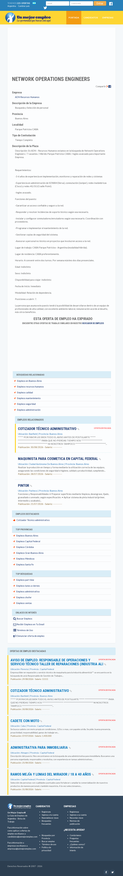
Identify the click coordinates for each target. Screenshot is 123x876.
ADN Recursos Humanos (27, 97)
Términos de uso (49, 844)
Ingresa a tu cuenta (50, 815)
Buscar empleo (48, 841)
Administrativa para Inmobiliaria (39, 747)
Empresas (107, 17)
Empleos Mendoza (25, 558)
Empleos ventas (24, 603)
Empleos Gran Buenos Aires (30, 553)
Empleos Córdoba (25, 547)
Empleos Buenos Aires (27, 535)
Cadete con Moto (25, 721)
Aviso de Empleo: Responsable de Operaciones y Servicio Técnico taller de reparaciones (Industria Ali (57, 662)
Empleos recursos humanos (30, 386)
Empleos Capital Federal (28, 541)
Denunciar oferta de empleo (30, 636)
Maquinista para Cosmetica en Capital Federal (58, 459)
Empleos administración (28, 409)
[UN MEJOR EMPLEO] (29, 14)
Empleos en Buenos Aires (29, 380)
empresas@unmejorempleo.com (22, 849)
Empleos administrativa (27, 591)
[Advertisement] (61, 50)
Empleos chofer (24, 597)
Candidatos (91, 17)
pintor (24, 485)
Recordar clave (76, 818)
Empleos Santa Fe (25, 564)
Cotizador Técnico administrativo (47, 429)
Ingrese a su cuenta (78, 815)
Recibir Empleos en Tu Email (30, 624)
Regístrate (46, 812)
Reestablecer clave (50, 818)
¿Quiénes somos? (77, 844)
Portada (74, 17)
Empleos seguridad (26, 404)
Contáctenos (75, 835)
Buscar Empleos (24, 618)
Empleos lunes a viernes (28, 585)
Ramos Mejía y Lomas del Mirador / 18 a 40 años (51, 774)
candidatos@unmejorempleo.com (22, 836)
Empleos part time (25, 579)
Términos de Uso (24, 630)
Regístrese (74, 812)
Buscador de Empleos (93, 323)
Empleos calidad (25, 392)
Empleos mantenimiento (29, 398)
